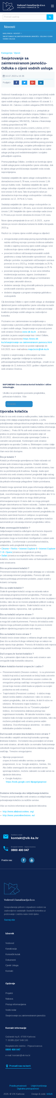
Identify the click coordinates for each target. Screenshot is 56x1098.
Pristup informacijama (15, 1004)
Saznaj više (9, 920)
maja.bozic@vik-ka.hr (38, 349)
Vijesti (17, 53)
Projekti (9, 993)
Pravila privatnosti (18, 1086)
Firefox (14, 549)
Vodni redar (10, 1010)
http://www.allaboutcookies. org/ (18, 811)
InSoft (50, 1094)
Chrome (5, 549)
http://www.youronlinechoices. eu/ (19, 815)
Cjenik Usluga (11, 965)
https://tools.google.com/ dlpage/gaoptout (26, 782)
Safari (4, 555)
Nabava (9, 999)
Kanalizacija (11, 949)
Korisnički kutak (12, 954)
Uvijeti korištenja (39, 1086)
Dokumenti (10, 960)
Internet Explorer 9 (28, 549)
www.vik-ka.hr (29, 332)
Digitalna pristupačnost (28, 1089)
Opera (9, 552)
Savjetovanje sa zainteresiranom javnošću (25, 1015)
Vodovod (9, 943)
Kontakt (9, 971)
